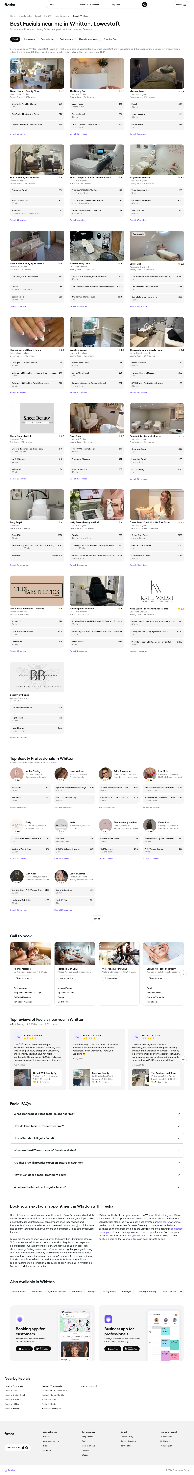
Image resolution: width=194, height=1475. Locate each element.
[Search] (144, 4)
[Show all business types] (181, 1291)
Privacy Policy (127, 1437)
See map (87, 29)
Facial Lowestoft (62, 16)
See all (97, 918)
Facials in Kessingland (51, 1408)
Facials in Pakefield (13, 1399)
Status (85, 1455)
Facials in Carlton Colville (53, 1395)
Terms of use (127, 1446)
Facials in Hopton (49, 1404)
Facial (38, 16)
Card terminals (88, 1446)
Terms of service (128, 1441)
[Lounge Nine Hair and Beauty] (163, 973)
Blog (45, 1446)
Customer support (51, 1441)
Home (13, 16)
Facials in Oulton (12, 1390)
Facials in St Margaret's (52, 1386)
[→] (183, 973)
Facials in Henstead (88, 1386)
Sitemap (47, 1450)
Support (85, 1450)
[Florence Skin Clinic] (75, 973)
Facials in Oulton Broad (15, 1395)
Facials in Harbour (12, 1408)
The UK (47, 16)
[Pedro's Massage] (30, 973)
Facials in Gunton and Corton (54, 1390)
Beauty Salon (25, 16)
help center (163, 1222)
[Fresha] (10, 4)
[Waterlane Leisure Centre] (119, 973)
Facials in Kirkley (12, 1404)
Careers (46, 1437)
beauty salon (69, 1225)
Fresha (22, 1215)
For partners (87, 1437)
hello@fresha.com (136, 1235)
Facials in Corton (49, 1399)
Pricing (85, 1441)
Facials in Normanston (14, 1386)
